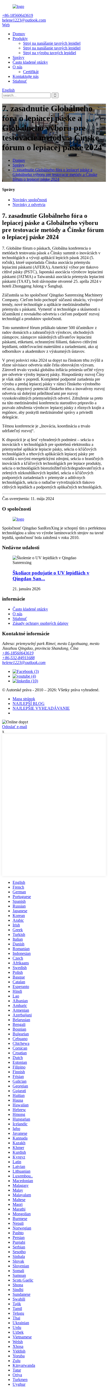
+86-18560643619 (18, 653)
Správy (18, 57)
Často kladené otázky (30, 62)
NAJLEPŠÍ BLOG (29, 703)
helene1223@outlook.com (24, 662)
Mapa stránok (24, 699)
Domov (19, 34)
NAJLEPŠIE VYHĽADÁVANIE (41, 708)
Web (6, 25)
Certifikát (31, 71)
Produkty (20, 38)
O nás (17, 67)
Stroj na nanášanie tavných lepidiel (51, 43)
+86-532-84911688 (18, 658)
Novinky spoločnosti (30, 200)
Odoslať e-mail (14, 726)
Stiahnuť (20, 81)
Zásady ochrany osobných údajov (40, 623)
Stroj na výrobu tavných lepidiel (49, 53)
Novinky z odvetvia (29, 204)
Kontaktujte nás (26, 76)
